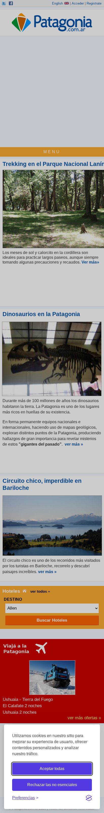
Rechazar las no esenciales (52, 785)
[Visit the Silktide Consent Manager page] (89, 798)
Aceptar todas (52, 768)
